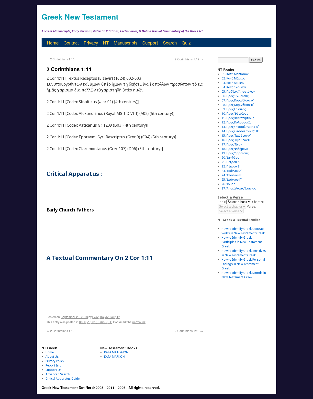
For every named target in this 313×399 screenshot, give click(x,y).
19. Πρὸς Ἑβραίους (235, 153)
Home (53, 42)
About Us (52, 357)
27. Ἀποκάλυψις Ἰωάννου (239, 188)
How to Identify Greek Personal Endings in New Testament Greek (243, 263)
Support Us (53, 370)
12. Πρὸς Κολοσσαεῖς (236, 122)
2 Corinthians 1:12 (189, 59)
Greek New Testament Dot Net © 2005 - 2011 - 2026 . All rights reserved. (101, 387)
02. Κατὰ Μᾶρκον (233, 78)
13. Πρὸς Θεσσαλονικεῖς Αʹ (240, 127)
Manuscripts (125, 42)
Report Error (54, 365)
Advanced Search (57, 374)
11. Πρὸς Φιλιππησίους (238, 118)
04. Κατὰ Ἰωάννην (234, 87)
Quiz (186, 42)
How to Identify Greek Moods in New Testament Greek (244, 275)
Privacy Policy (54, 361)
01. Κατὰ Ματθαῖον (235, 74)
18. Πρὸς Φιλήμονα (235, 149)
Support (150, 42)
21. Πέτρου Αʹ (231, 162)
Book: (222, 202)
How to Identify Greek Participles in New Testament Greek (242, 241)
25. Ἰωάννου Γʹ (232, 179)
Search (170, 42)
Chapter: (258, 202)
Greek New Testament (80, 16)
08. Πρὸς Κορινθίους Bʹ (95, 322)
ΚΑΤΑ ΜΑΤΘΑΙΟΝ (116, 352)
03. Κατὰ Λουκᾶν (233, 83)
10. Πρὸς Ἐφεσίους (235, 113)
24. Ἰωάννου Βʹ (232, 175)
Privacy (91, 42)
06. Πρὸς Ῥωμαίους (235, 96)
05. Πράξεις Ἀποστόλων (238, 91)
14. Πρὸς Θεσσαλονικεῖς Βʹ (240, 131)
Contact (71, 42)
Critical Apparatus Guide (62, 379)
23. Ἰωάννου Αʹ (232, 171)
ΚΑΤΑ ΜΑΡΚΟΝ (114, 357)
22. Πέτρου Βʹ (231, 166)
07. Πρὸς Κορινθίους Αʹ (238, 100)
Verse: (251, 206)
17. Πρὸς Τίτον (232, 144)
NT (106, 42)
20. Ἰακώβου (230, 157)
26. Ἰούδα (228, 184)
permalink (138, 322)
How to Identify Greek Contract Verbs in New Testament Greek (243, 231)
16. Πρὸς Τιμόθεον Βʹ (236, 140)
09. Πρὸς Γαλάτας (234, 109)
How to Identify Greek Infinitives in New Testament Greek (244, 253)
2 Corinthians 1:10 (60, 59)
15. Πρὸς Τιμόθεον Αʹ (236, 135)
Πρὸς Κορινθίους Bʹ (106, 317)
